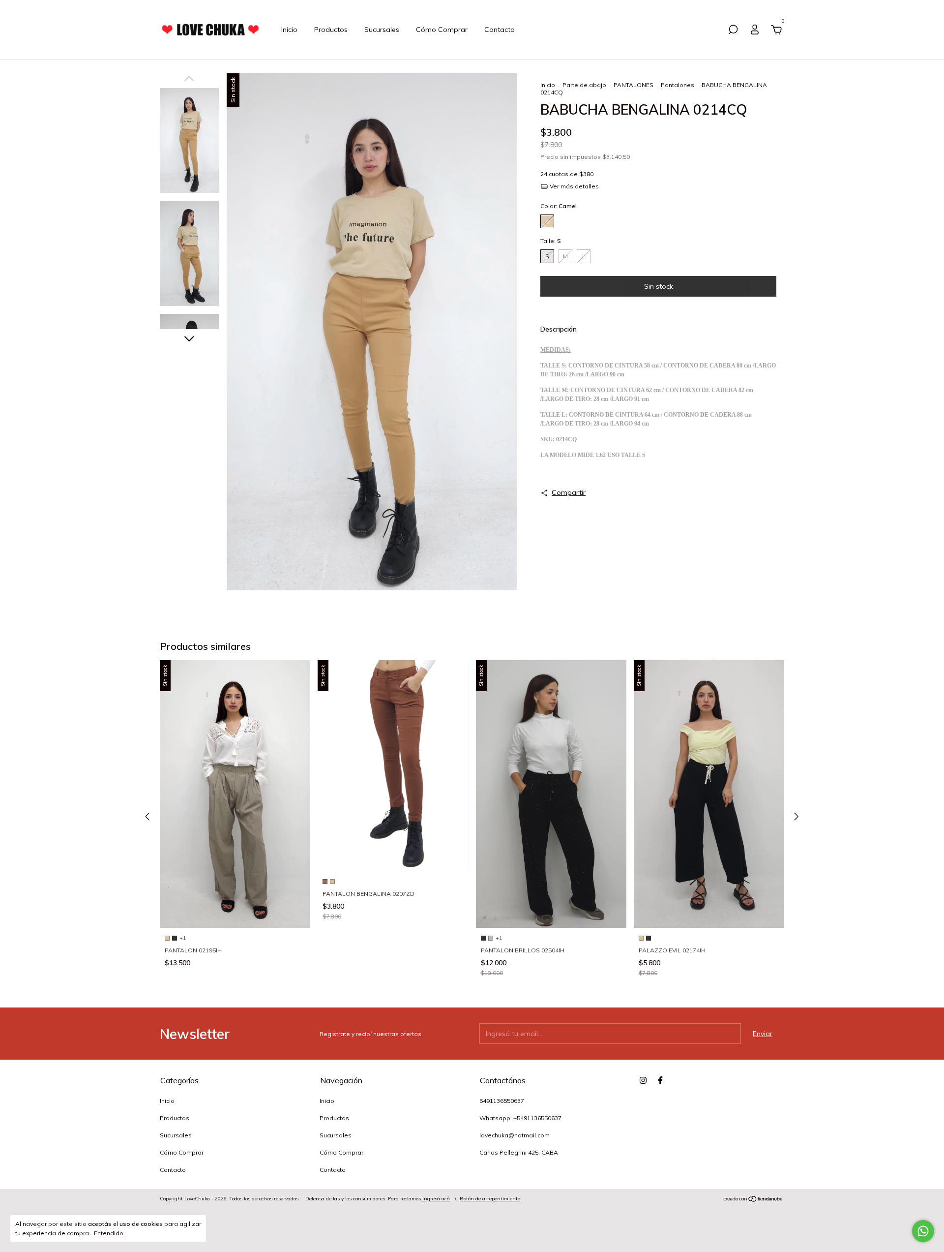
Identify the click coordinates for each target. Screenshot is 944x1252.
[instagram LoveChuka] (643, 1080)
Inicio (289, 29)
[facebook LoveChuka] (660, 1080)
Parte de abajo (584, 85)
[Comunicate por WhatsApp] (923, 1231)
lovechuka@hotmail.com (514, 1135)
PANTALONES (633, 85)
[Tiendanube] (753, 1199)
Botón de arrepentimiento (490, 1198)
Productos (331, 29)
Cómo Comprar (442, 29)
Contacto (499, 29)
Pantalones (677, 85)
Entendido (108, 1233)
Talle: (550, 240)
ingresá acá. (436, 1198)
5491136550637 (501, 1100)
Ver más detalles (573, 186)
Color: (558, 206)
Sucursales (381, 29)
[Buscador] (733, 31)
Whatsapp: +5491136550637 (520, 1118)
